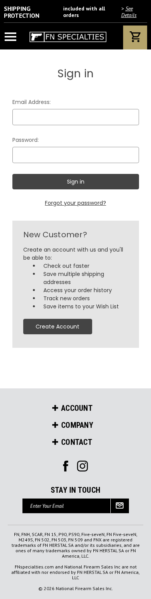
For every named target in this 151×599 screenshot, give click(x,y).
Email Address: (31, 102)
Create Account (57, 326)
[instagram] (65, 466)
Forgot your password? (75, 203)
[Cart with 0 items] (135, 37)
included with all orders (70, 12)
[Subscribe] (119, 506)
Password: (25, 140)
